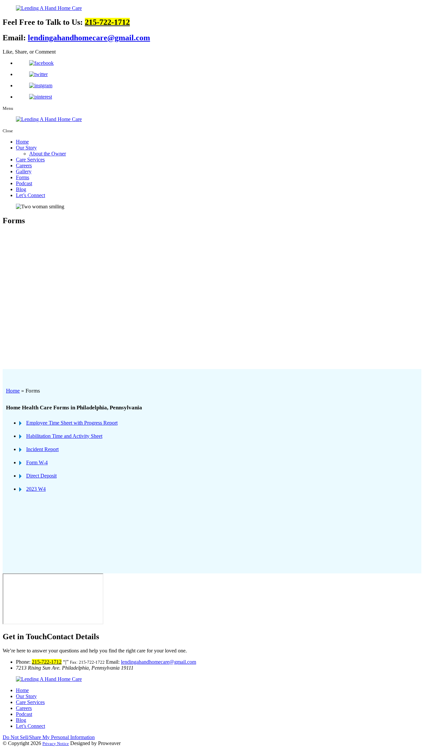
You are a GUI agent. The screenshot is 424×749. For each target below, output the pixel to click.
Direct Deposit (41, 476)
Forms (22, 177)
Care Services (30, 159)
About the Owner (47, 153)
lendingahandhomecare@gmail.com (89, 37)
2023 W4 (36, 489)
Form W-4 (37, 462)
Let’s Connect (30, 195)
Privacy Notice (55, 743)
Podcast (24, 183)
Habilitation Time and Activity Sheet (64, 436)
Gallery (23, 171)
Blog (21, 189)
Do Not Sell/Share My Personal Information (49, 737)
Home (22, 142)
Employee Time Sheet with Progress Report (72, 423)
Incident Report (42, 449)
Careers (24, 165)
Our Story (26, 147)
